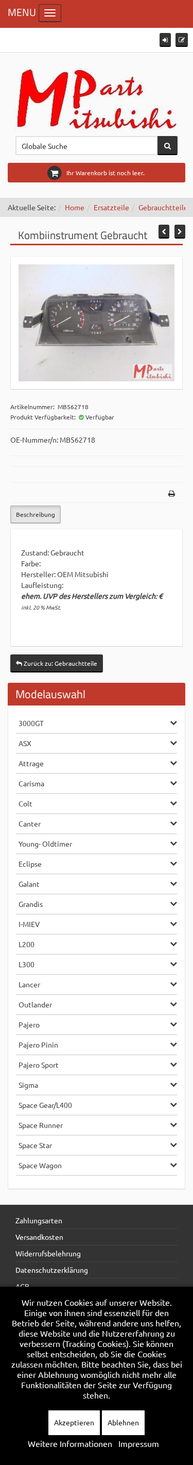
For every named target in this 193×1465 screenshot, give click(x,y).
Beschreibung (35, 514)
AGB (22, 1286)
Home (74, 207)
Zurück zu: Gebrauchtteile (59, 663)
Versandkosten (39, 1236)
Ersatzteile (111, 207)
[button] (165, 40)
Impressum (138, 1443)
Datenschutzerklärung (51, 1269)
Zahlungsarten (38, 1220)
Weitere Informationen (70, 1443)
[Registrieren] (182, 40)
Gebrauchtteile (163, 207)
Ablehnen (123, 1422)
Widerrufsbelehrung (48, 1253)
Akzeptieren (74, 1422)
